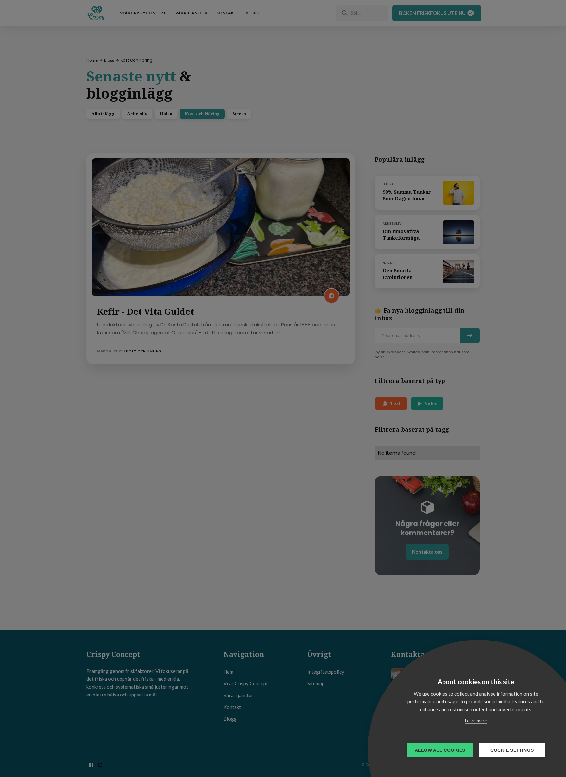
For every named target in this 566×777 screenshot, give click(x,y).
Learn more (476, 720)
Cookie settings (512, 750)
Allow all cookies (440, 750)
